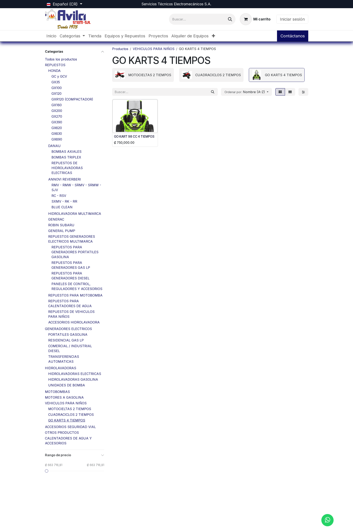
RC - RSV (58, 196)
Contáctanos (292, 35)
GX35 (55, 82)
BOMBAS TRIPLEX (66, 157)
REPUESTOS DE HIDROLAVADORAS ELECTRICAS (67, 168)
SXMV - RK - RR (64, 201)
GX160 (56, 105)
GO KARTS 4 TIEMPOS (66, 420)
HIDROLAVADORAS (60, 368)
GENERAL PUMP (61, 231)
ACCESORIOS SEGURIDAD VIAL (70, 427)
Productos (120, 49)
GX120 (56, 93)
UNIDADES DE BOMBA (66, 385)
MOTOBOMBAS (57, 392)
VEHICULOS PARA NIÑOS (66, 403)
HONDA (54, 71)
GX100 (56, 88)
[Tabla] (280, 92)
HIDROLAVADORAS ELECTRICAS (74, 374)
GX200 (56, 111)
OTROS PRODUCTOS (62, 433)
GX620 (56, 128)
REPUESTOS (55, 65)
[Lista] (290, 92)
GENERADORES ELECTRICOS (68, 329)
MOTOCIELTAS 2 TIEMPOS (69, 409)
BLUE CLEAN (62, 207)
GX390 (56, 122)
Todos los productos (61, 59)
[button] (246, 92)
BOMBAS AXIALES (66, 151)
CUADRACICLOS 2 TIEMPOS (71, 415)
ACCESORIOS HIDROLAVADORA (74, 322)
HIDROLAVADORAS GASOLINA (73, 379)
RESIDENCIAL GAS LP (66, 340)
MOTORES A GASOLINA (64, 397)
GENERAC (56, 219)
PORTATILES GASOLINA (67, 334)
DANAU (54, 146)
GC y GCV (59, 76)
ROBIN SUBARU (61, 225)
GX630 (56, 134)
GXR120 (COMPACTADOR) (72, 99)
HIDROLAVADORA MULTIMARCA (74, 214)
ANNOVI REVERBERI (64, 179)
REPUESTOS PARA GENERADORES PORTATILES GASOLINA (74, 252)
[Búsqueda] (230, 19)
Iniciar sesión (292, 19)
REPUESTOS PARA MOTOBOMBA (75, 295)
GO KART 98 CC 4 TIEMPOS (134, 136)
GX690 (56, 139)
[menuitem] (51, 36)
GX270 (56, 116)
